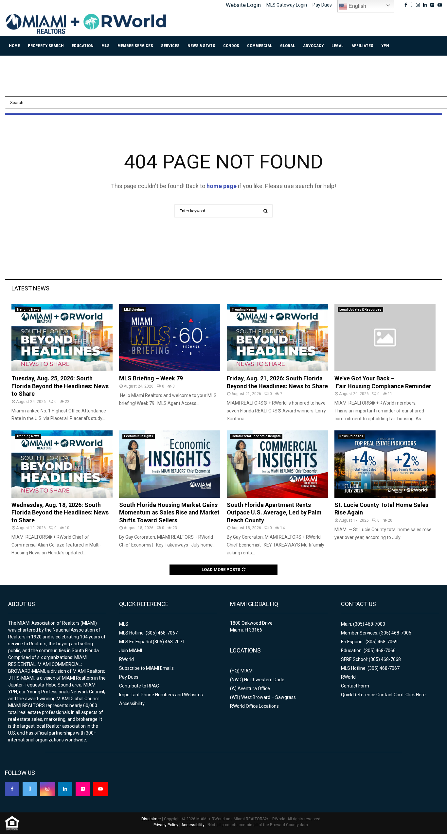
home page (221, 185)
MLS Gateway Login (286, 5)
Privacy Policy (165, 825)
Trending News (28, 309)
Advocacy (313, 45)
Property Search (46, 45)
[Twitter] (30, 789)
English (356, 6)
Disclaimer (151, 819)
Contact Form (355, 685)
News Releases (351, 436)
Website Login (243, 5)
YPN (385, 45)
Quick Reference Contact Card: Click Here (383, 694)
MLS (105, 45)
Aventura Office (254, 688)
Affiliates (362, 45)
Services (170, 45)
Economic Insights (138, 436)
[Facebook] (12, 789)
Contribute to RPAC (139, 685)
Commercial (259, 45)
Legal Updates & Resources (360, 309)
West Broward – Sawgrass (268, 697)
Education (83, 45)
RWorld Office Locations (254, 706)
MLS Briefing (134, 309)
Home (14, 45)
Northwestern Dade (264, 679)
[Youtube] (100, 789)
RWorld (126, 659)
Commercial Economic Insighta (256, 436)
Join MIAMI (130, 650)
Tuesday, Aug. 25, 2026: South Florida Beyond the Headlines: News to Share (60, 386)
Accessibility (132, 703)
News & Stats (201, 45)
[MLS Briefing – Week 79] (169, 337)
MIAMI (247, 670)
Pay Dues (322, 5)
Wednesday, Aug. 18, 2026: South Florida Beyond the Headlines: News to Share (60, 512)
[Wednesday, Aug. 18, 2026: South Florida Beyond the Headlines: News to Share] (62, 464)
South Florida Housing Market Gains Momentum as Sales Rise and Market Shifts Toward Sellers (169, 512)
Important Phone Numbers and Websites (161, 694)
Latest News (30, 288)
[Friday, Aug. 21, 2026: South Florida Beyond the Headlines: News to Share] (277, 337)
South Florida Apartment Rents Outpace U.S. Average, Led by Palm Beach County (274, 512)
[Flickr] (83, 789)
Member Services (135, 45)
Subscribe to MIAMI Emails (146, 668)
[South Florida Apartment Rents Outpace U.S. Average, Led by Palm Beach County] (277, 464)
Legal (337, 45)
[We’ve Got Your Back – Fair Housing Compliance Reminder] (385, 337)
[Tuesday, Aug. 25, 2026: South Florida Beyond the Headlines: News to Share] (62, 337)
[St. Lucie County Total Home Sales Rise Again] (385, 464)
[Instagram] (47, 789)
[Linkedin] (65, 789)
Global (287, 45)
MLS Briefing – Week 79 (151, 378)
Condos (231, 45)
